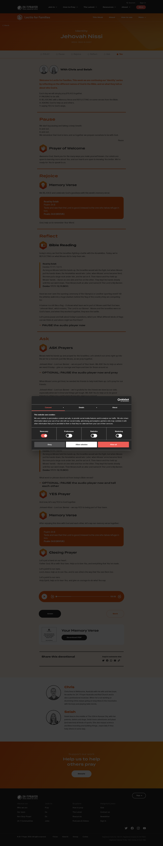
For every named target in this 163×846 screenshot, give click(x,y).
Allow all (113, 444)
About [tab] (114, 407)
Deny (50, 444)
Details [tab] (81, 407)
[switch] (69, 435)
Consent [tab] (48, 407)
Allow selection (81, 444)
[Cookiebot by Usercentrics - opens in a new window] (119, 400)
